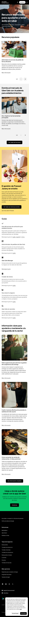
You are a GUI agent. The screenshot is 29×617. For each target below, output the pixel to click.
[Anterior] (21, 79)
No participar (15, 613)
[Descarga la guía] (2, 257)
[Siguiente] (25, 79)
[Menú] (27, 2)
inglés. (14, 253)
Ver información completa (14, 481)
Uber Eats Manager (7, 260)
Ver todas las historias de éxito (11, 207)
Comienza (22, 2)
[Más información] (14, 348)
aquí (21, 609)
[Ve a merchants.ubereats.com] (5, 2)
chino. (23, 237)
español (18, 237)
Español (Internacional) (8, 590)
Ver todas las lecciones (14, 142)
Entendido (23, 613)
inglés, (14, 237)
